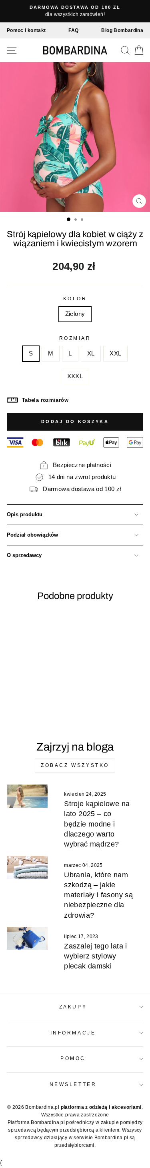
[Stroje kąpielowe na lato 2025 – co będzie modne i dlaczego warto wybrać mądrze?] (27, 796)
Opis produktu (24, 514)
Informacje (73, 1032)
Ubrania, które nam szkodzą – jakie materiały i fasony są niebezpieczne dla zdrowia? (98, 895)
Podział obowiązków (32, 535)
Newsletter (73, 1084)
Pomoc (73, 1058)
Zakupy (73, 1006)
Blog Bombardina (122, 30)
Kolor (75, 298)
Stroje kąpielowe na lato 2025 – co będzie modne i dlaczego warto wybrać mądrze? (97, 824)
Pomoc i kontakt (26, 30)
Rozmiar (75, 338)
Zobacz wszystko (75, 765)
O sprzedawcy (24, 555)
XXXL (75, 376)
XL (91, 353)
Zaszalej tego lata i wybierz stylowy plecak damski (95, 956)
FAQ (73, 30)
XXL (115, 353)
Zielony (75, 314)
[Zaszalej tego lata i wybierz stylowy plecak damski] (27, 938)
